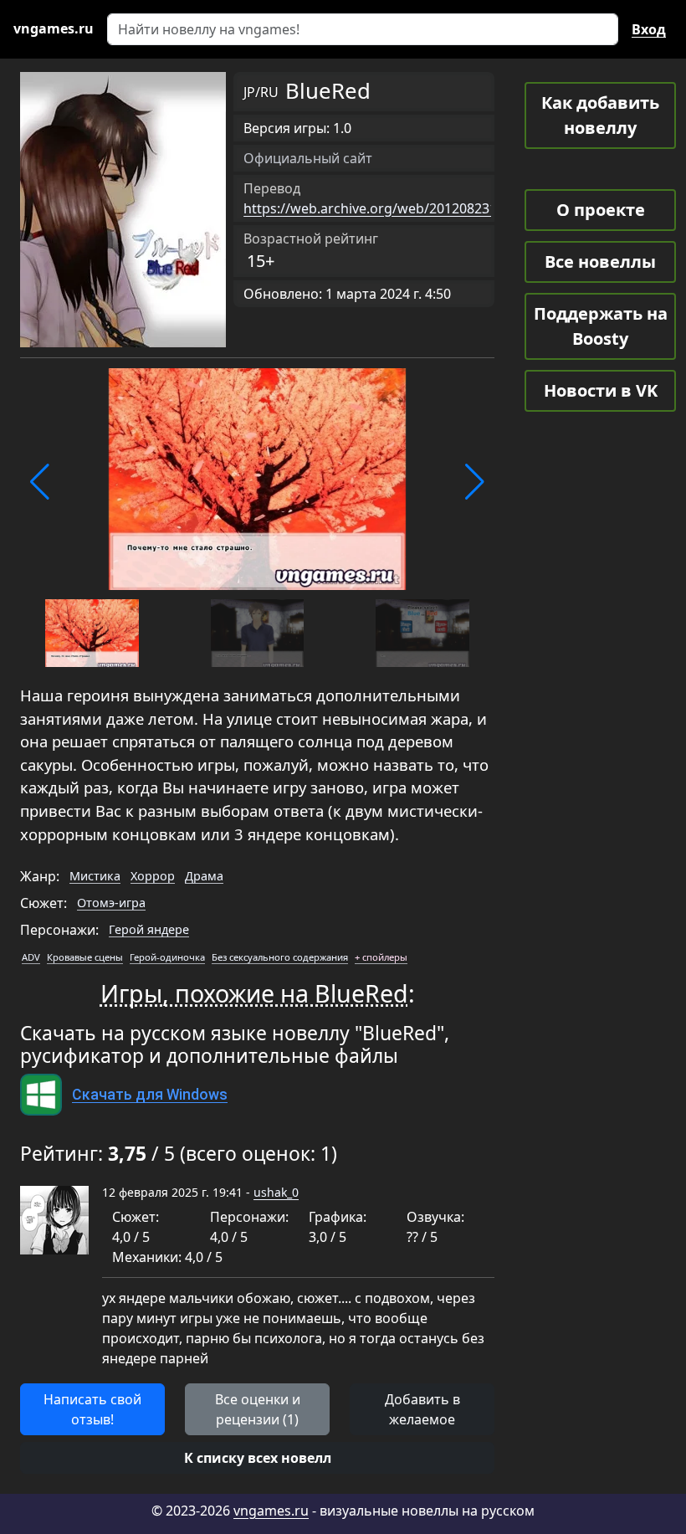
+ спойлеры (381, 957)
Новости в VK (601, 390)
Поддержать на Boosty (601, 326)
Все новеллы (600, 261)
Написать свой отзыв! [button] (92, 1409)
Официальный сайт (307, 158)
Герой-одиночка (167, 957)
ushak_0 (276, 1192)
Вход (649, 29)
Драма (204, 876)
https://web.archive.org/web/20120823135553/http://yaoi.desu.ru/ (453, 208)
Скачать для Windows (150, 1094)
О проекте (600, 209)
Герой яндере (149, 929)
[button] (39, 482)
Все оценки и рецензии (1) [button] (257, 1409)
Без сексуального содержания (280, 957)
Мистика (94, 876)
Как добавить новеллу (600, 115)
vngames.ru (271, 1510)
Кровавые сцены (85, 957)
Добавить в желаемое (422, 1409)
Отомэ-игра (111, 903)
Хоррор (153, 876)
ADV (31, 957)
